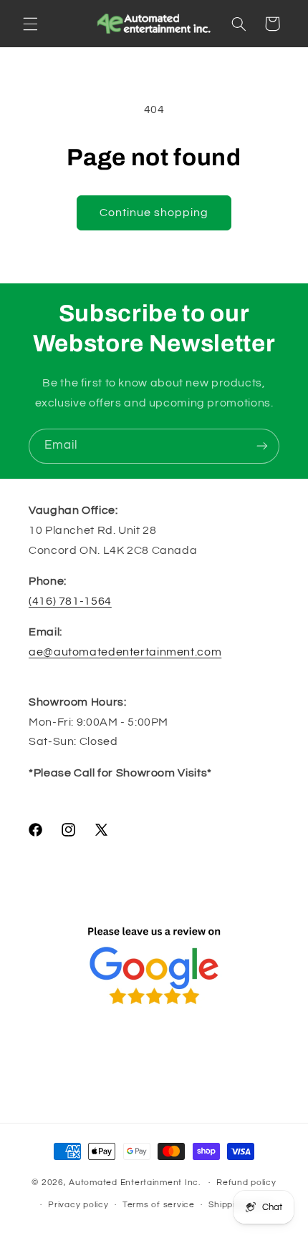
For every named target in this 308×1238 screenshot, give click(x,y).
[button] (30, 23)
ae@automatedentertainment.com (125, 652)
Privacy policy (78, 1205)
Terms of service (158, 1205)
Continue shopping (154, 212)
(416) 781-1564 (70, 601)
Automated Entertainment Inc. (135, 1182)
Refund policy (246, 1182)
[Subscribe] (262, 446)
